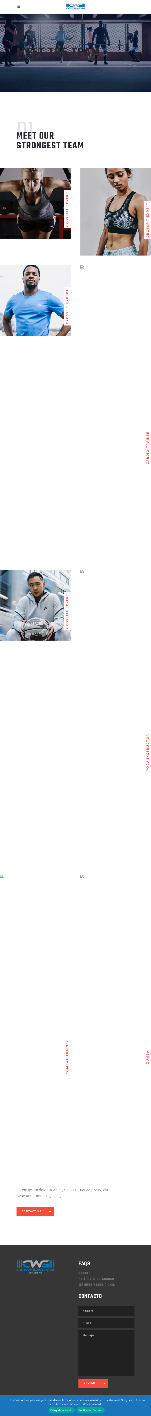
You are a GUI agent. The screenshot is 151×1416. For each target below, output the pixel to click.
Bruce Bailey (116, 205)
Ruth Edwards (35, 294)
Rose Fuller (115, 1015)
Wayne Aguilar (35, 1015)
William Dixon (35, 598)
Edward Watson (116, 406)
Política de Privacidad (96, 1279)
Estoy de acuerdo (61, 1410)
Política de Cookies (91, 1410)
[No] (146, 1406)
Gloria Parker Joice (35, 196)
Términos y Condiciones (96, 1285)
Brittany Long (115, 711)
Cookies (84, 1273)
